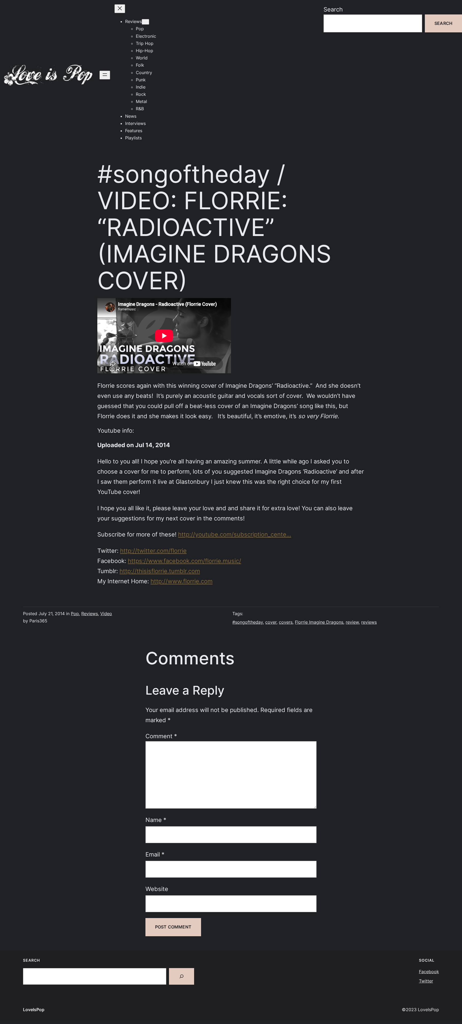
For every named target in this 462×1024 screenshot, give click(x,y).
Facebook (429, 971)
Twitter (426, 981)
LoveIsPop (33, 1009)
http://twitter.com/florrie (153, 550)
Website (156, 888)
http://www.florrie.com (182, 581)
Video (106, 613)
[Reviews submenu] (145, 22)
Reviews (89, 613)
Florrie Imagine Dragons (319, 622)
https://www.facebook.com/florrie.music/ (184, 560)
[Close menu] (119, 8)
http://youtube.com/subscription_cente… (234, 534)
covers (285, 622)
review (352, 622)
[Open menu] (104, 75)
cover (270, 622)
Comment (161, 736)
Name (155, 819)
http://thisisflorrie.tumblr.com (160, 570)
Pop (75, 613)
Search (333, 9)
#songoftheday (247, 622)
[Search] (181, 976)
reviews (369, 622)
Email (154, 854)
